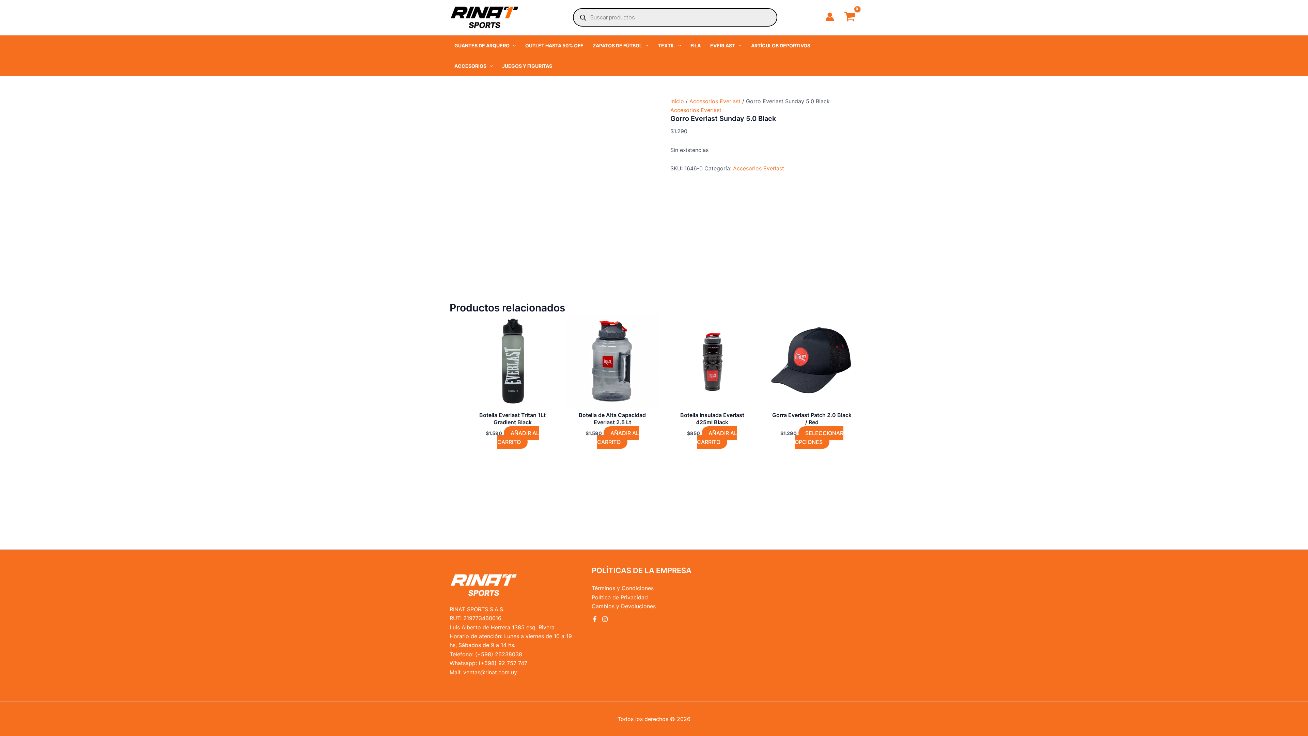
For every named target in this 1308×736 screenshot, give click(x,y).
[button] (485, 45)
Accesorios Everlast (715, 101)
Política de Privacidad (620, 597)
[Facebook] (595, 619)
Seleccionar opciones (819, 437)
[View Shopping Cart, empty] (849, 17)
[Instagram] (605, 619)
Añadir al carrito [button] (518, 437)
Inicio (677, 101)
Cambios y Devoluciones (624, 606)
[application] (513, 45)
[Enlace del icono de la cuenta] (829, 16)
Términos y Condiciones (623, 588)
